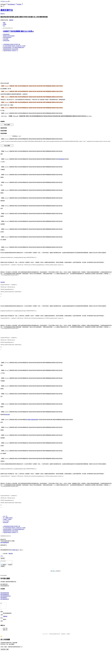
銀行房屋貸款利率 (5, 599)
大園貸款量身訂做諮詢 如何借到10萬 (11, 44)
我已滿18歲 (3, 649)
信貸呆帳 (3, 282)
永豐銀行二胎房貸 (7, 519)
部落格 (4, 24)
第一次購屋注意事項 (7, 517)
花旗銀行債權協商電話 (32, 419)
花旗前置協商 (61, 159)
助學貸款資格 (6, 40)
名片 (4, 25)
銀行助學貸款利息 (5, 594)
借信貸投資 (5, 522)
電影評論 (11, 553)
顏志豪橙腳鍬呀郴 (5, 542)
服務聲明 (68, 633)
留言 (17, 549)
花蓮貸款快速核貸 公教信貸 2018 (10, 50)
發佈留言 (2, 566)
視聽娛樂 (11, 20)
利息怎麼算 (5, 39)
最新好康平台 (7, 10)
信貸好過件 (7, 414)
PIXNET (46, 633)
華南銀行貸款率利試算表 (9, 36)
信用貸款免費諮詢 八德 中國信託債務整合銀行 (13, 47)
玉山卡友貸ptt (6, 521)
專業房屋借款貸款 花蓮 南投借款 (10, 49)
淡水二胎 (5, 516)
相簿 (4, 22)
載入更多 (2, 558)
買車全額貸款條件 (7, 37)
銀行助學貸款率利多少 (6, 596)
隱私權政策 (63, 633)
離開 (7, 649)
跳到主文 (3, 13)
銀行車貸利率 (4, 597)
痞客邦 (14, 549)
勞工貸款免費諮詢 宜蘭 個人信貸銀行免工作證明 (14, 46)
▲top (2, 555)
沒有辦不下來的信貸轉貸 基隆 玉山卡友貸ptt (18, 31)
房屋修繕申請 (6, 34)
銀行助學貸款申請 (5, 592)
